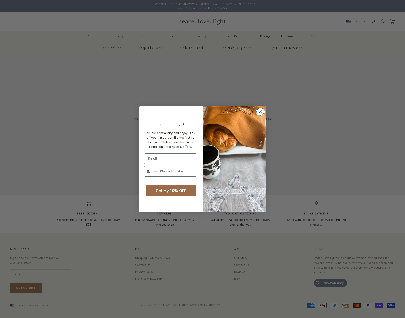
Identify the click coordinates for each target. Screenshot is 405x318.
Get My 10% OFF (171, 190)
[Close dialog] (260, 111)
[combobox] (151, 171)
